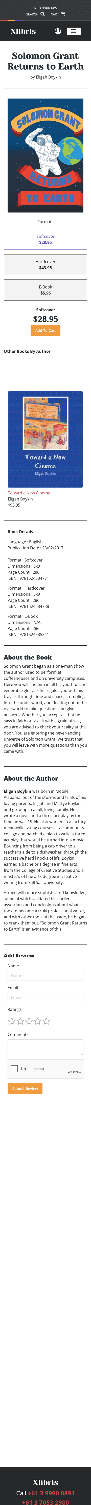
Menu (74, 31)
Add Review (19, 956)
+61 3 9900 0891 (45, 7)
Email (13, 987)
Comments (18, 1034)
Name (13, 966)
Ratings (15, 1009)
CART (55, 14)
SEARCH (32, 14)
